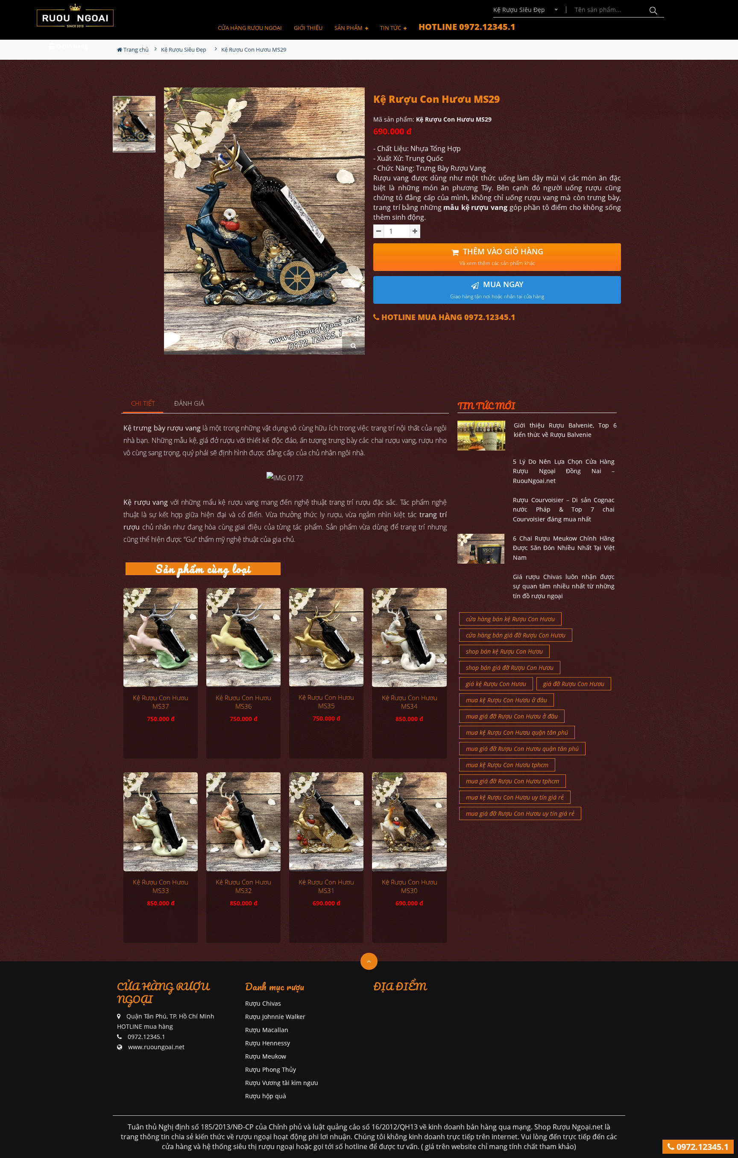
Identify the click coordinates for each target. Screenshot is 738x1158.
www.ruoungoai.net (156, 1047)
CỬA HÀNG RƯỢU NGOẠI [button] (250, 28)
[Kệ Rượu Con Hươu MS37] (160, 637)
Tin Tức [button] (391, 28)
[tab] (143, 404)
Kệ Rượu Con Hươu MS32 (243, 886)
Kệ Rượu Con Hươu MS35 (326, 701)
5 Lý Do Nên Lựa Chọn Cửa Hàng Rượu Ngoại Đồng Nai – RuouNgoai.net (564, 471)
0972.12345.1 (701, 1147)
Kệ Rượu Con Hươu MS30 (409, 886)
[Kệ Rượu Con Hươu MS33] (160, 821)
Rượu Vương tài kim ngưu (281, 1083)
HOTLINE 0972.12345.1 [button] (467, 27)
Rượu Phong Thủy (270, 1069)
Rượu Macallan (266, 1030)
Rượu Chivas (263, 1003)
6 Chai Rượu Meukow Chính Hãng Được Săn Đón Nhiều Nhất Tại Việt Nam (564, 548)
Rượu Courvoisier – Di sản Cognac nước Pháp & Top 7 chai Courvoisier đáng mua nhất (564, 509)
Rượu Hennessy (267, 1043)
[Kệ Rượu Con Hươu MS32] (243, 821)
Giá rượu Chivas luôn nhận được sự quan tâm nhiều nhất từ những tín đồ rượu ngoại (564, 586)
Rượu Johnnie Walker (275, 1017)
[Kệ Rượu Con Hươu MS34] (409, 637)
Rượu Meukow (265, 1056)
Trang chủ (135, 49)
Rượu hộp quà (265, 1096)
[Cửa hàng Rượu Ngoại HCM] (75, 15)
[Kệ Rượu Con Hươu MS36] (243, 637)
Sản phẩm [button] (349, 28)
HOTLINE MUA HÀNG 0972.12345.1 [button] (447, 317)
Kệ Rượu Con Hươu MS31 (326, 886)
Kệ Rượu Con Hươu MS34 (409, 701)
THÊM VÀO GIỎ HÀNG (501, 256)
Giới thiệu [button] (308, 28)
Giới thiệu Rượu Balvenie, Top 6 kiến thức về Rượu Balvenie (565, 430)
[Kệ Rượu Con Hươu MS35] (326, 637)
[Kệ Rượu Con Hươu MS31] (326, 821)
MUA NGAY (497, 289)
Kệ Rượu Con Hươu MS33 (160, 886)
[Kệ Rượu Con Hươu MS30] (409, 821)
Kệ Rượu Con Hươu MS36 (243, 701)
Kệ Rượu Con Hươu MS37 (160, 701)
